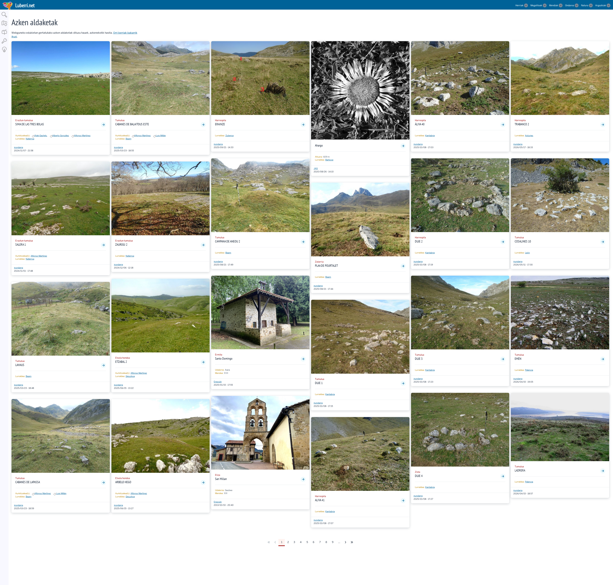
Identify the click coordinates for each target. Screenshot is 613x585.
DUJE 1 (319, 383)
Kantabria (330, 394)
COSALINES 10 (523, 241)
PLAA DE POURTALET (326, 266)
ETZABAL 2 (121, 362)
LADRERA (520, 470)
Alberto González (60, 135)
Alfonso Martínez (82, 135)
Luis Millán (61, 493)
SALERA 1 (20, 244)
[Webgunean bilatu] (4, 17)
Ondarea (569, 5)
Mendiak (553, 5)
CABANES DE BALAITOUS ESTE (132, 124)
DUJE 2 (419, 241)
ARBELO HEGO (123, 482)
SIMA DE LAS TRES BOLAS (29, 124)
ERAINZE (220, 124)
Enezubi (218, 381)
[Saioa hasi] (4, 43)
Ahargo (319, 145)
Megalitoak (536, 5)
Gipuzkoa (130, 376)
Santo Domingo (223, 358)
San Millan (221, 479)
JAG (316, 168)
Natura (584, 5)
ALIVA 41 (320, 500)
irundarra (18, 147)
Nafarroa (30, 138)
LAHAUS (19, 365)
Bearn (28, 376)
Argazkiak (600, 5)
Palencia (529, 370)
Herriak (519, 5)
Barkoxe (329, 160)
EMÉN (518, 359)
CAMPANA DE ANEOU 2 (227, 241)
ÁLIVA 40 (419, 124)
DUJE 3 (419, 359)
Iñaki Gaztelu (40, 135)
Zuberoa (229, 135)
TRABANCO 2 (522, 124)
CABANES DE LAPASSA (27, 482)
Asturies (529, 135)
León (527, 252)
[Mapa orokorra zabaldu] (4, 26)
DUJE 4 (419, 476)
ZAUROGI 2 (121, 244)
